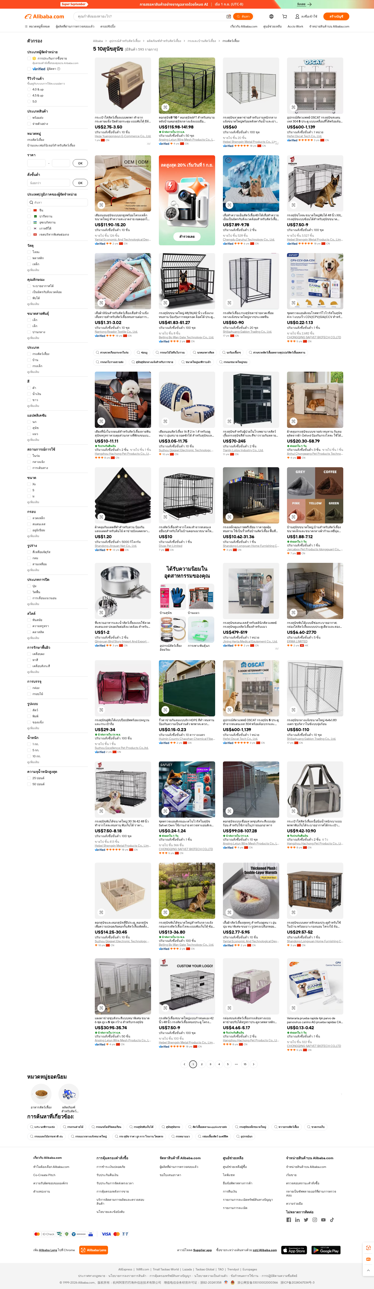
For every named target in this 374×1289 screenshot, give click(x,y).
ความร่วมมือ (294, 1203)
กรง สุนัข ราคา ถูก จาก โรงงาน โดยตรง (141, 1136)
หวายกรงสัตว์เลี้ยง (289, 1126)
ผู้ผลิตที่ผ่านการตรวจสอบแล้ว (179, 1167)
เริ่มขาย (291, 1175)
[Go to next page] (254, 1064)
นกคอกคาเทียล (205, 352)
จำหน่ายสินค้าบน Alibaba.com (306, 1167)
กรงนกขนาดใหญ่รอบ (235, 362)
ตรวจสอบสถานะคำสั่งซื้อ (302, 1183)
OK (80, 163)
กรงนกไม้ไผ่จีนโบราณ (172, 352)
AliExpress (125, 1269)
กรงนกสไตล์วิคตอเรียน (108, 1126)
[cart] (285, 17)
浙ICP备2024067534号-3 (297, 1282)
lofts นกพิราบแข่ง (44, 1126)
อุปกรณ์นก (246, 1136)
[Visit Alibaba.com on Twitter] (306, 1219)
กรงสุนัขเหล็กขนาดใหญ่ (252, 1126)
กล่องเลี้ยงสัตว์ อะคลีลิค (215, 1136)
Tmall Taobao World (166, 1269)
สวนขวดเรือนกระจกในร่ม (114, 352)
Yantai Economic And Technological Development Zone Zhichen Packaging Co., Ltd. (123, 239)
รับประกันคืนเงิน (107, 1175)
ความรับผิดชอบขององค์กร (50, 1183)
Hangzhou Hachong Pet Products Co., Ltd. (123, 453)
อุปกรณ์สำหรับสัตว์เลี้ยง (124, 41)
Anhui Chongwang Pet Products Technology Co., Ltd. (315, 453)
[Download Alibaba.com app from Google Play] (326, 1250)
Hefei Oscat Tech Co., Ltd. (304, 136)
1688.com (142, 1269)
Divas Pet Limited (170, 545)
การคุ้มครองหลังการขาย (113, 1191)
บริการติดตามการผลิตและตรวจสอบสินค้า (120, 1201)
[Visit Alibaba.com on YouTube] (323, 1219)
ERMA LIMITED (297, 641)
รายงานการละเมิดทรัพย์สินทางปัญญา (248, 1199)
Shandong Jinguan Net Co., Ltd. (116, 545)
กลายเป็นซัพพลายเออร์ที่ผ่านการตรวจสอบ (311, 1193)
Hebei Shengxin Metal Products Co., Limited (251, 141)
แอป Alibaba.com (265, 1250)
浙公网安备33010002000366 (257, 1282)
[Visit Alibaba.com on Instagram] (314, 1219)
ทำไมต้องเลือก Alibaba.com (51, 1167)
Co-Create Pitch (44, 1175)
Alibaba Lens (48, 1250)
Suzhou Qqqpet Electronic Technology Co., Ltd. (187, 450)
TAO (221, 1269)
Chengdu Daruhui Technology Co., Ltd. (249, 239)
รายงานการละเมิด (235, 1208)
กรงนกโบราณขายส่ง (111, 362)
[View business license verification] (226, 1282)
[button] (228, 16)
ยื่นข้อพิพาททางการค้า (237, 1183)
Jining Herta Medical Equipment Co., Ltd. (250, 641)
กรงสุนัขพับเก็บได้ (143, 1126)
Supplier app (202, 1250)
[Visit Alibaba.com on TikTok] (332, 1219)
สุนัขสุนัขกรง (173, 1126)
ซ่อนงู (144, 352)
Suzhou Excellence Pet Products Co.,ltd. (121, 748)
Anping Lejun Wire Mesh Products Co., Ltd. (187, 139)
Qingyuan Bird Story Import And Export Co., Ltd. (123, 641)
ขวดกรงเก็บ (318, 1126)
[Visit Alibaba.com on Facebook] (288, 1219)
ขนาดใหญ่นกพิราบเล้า (198, 362)
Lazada (187, 1269)
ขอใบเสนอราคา (170, 1175)
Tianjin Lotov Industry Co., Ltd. (243, 450)
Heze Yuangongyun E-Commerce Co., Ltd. (123, 136)
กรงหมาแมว (183, 1136)
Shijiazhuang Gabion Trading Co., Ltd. (247, 331)
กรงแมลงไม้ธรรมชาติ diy (48, 1136)
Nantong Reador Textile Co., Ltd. (116, 331)
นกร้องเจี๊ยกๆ (234, 352)
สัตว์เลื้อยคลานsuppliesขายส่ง (210, 1126)
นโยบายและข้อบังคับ (110, 1212)
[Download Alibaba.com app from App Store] (294, 1250)
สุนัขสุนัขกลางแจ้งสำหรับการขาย (154, 362)
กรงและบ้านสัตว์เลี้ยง (202, 41)
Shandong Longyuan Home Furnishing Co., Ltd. (251, 545)
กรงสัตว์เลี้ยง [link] (230, 41)
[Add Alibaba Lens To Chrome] (93, 1250)
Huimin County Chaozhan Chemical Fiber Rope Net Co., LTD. (187, 738)
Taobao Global (204, 1269)
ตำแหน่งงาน (41, 1191)
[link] (368, 1248)
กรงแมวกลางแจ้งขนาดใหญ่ (91, 1136)
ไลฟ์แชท (229, 1175)
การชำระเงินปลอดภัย (111, 1167)
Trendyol (233, 1269)
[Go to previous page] (184, 1064)
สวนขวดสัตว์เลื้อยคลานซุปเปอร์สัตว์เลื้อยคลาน (279, 352)
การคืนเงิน (230, 1191)
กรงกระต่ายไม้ (75, 1126)
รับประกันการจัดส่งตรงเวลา (115, 1183)
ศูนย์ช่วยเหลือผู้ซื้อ (235, 1167)
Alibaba (98, 41)
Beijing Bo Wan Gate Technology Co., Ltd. (186, 337)
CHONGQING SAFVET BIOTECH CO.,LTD (314, 337)
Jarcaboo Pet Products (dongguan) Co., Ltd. (315, 549)
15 (245, 1064)
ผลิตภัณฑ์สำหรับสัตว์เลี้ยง (164, 41)
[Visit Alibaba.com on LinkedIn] (297, 1219)
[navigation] (57, 553)
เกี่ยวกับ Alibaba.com (47, 1157)
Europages (250, 1269)
